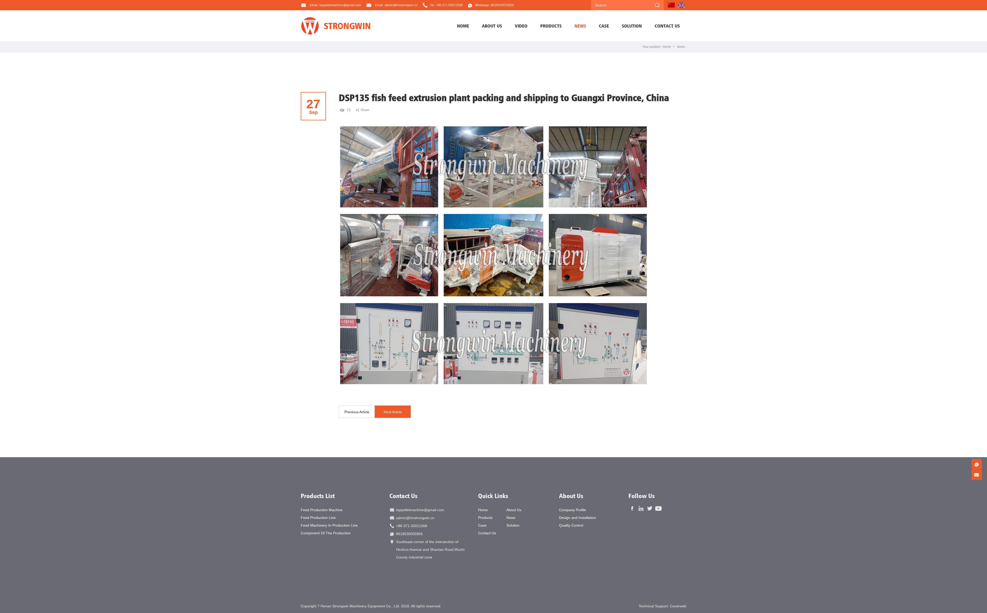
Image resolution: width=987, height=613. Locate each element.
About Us (513, 510)
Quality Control (571, 525)
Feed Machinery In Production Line (329, 525)
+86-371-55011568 (411, 526)
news (580, 26)
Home (463, 26)
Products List (318, 496)
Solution (512, 525)
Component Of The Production (326, 533)
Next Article (393, 412)
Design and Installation (577, 518)
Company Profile (572, 510)
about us (492, 26)
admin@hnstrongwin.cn (415, 518)
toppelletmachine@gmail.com (420, 510)
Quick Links (493, 496)
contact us (667, 26)
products (551, 26)
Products (485, 518)
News (681, 47)
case (604, 26)
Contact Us (403, 496)
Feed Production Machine (322, 510)
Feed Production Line (318, 518)
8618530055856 (409, 534)
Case (482, 525)
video (521, 26)
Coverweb (678, 606)
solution (632, 26)
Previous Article (356, 412)
